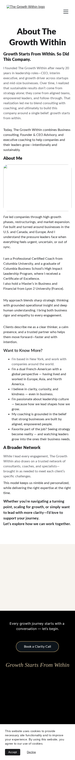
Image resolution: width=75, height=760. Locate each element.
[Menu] (65, 12)
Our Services (37, 535)
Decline (31, 752)
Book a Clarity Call (37, 646)
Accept (12, 752)
